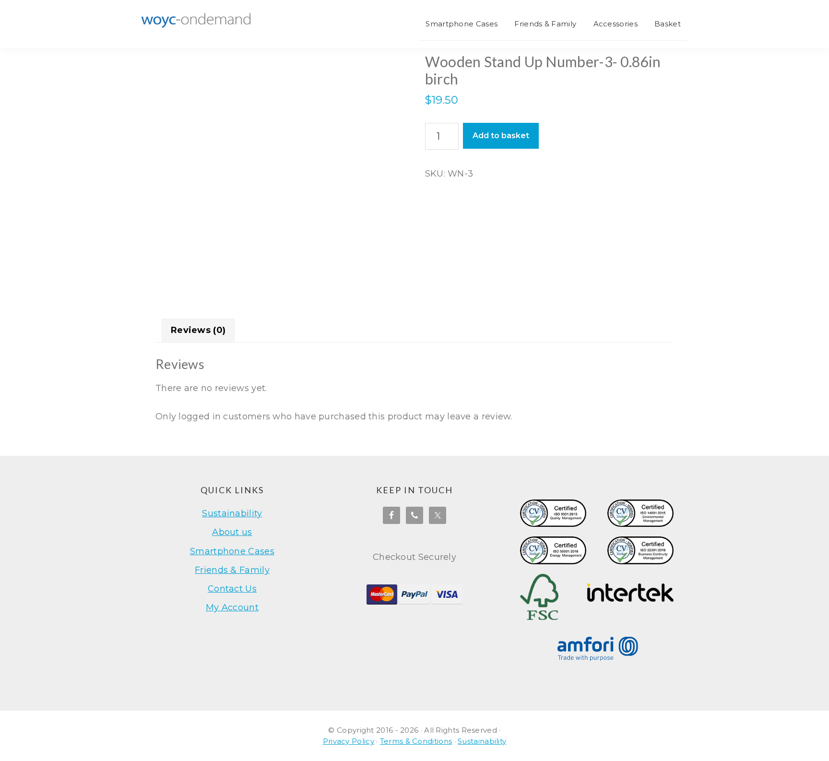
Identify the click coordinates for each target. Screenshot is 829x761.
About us (232, 532)
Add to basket (501, 135)
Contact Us (232, 588)
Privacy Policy (348, 741)
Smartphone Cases (232, 551)
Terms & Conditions (416, 741)
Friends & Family (232, 570)
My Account (232, 607)
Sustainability (232, 513)
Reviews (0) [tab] (198, 330)
